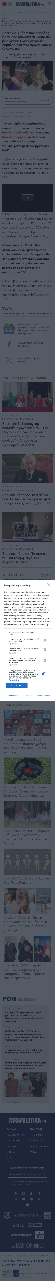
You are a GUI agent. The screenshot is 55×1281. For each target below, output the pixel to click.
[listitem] (27, 633)
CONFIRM (16, 686)
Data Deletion (12, 695)
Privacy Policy (43, 695)
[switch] (44, 640)
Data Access (27, 695)
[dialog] (27, 640)
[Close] (49, 585)
